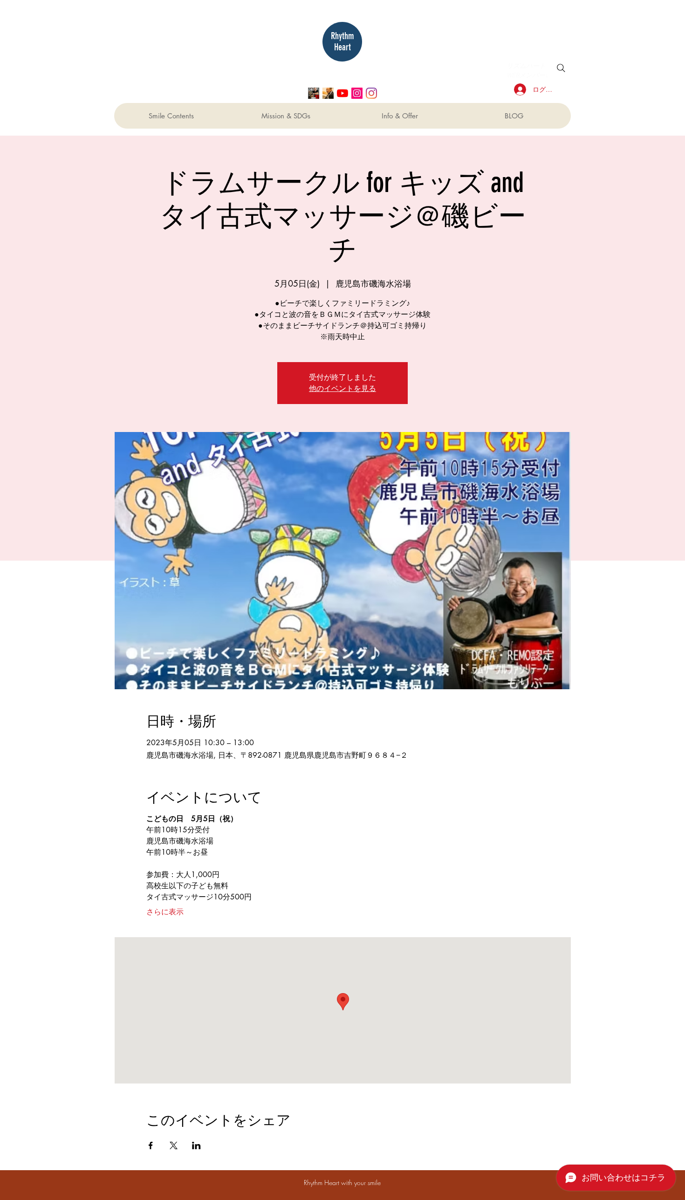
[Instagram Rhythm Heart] (371, 93)
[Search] (561, 68)
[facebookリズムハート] (313, 93)
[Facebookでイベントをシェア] (150, 1145)
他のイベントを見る (342, 388)
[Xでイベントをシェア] (173, 1145)
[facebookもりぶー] (328, 93)
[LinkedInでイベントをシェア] (196, 1145)
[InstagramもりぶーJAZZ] (357, 93)
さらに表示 (165, 912)
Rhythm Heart (342, 41)
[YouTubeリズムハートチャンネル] (342, 93)
